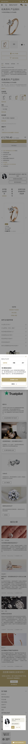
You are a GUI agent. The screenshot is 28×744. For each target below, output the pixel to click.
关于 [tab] (23, 362)
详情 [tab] (14, 362)
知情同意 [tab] (5, 362)
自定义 (13, 384)
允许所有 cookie (14, 379)
